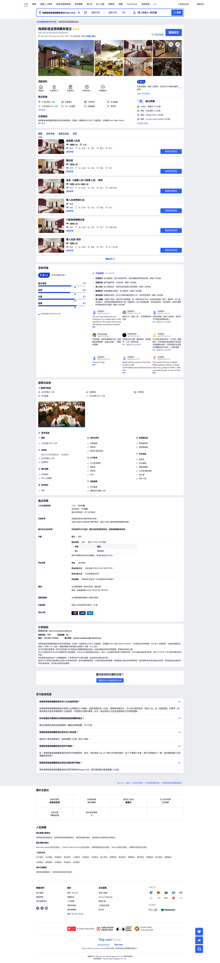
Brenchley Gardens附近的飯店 (48, 847)
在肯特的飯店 (137, 783)
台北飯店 (39, 857)
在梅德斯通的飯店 (153, 783)
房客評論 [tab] (50, 134)
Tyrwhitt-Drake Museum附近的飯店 (76, 847)
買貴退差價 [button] (159, 34)
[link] (183, 4)
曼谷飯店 (122, 857)
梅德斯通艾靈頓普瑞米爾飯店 (103, 837)
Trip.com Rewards (105, 897)
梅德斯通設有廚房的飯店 (62, 872)
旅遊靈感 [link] (145, 4)
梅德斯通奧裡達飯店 (44, 837)
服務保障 (39, 897)
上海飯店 (76, 857)
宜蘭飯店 (149, 857)
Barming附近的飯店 (119, 847)
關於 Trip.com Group (75, 914)
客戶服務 (39, 893)
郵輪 (121, 4)
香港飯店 (67, 862)
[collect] (199, 931)
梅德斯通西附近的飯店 (101, 847)
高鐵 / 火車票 (46, 4)
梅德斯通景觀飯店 (43, 872)
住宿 (26, 4)
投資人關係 (103, 893)
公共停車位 (45, 392)
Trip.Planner (132, 4)
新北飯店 (158, 857)
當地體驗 (79, 4)
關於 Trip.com (72, 893)
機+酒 (89, 4)
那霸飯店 (131, 857)
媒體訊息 (70, 897)
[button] (155, 4)
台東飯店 (39, 862)
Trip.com (120, 783)
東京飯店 (67, 857)
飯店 (128, 783)
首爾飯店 (113, 857)
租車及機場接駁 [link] (63, 4)
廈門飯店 (140, 857)
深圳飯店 (76, 862)
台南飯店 (85, 857)
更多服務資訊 (41, 901)
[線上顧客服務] (199, 949)
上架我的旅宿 (104, 905)
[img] (66, 58)
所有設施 (41, 110)
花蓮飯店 (58, 862)
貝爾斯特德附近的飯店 (138, 847)
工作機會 (70, 901)
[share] (199, 940)
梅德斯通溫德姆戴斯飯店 (55, 29)
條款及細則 (71, 905)
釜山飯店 (103, 857)
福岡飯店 (48, 862)
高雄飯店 (58, 857)
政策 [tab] (75, 134)
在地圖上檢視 (142, 123)
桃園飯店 (168, 857)
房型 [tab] (40, 134)
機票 (34, 4)
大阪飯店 (94, 857)
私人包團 (100, 4)
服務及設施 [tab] (64, 134)
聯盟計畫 (102, 901)
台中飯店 (48, 857)
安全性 (101, 910)
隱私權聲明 (71, 910)
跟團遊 (111, 4)
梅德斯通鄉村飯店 (83, 837)
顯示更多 (41, 123)
